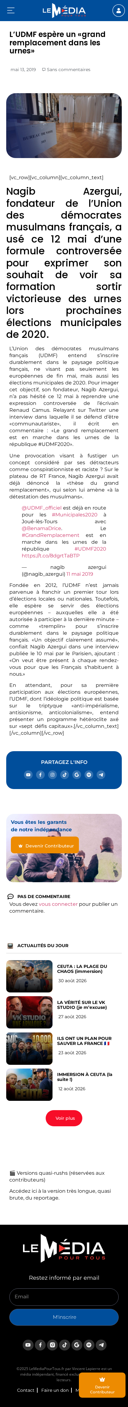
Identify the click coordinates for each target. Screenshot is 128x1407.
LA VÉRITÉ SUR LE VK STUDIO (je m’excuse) (82, 1005)
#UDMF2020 (90, 549)
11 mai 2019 (79, 574)
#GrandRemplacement (51, 535)
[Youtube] (28, 774)
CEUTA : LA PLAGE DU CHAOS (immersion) (82, 969)
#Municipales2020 (75, 515)
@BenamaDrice (41, 528)
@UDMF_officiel (42, 508)
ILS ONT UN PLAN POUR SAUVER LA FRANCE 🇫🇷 (84, 1041)
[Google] (76, 774)
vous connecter (58, 904)
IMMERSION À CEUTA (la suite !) (84, 1077)
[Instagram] (52, 774)
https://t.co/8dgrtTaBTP (51, 556)
